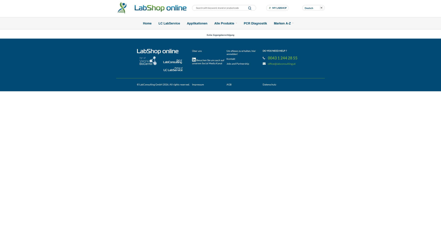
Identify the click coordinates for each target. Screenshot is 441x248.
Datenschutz (269, 84)
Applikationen (197, 23)
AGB (229, 84)
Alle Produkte (224, 23)
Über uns (197, 50)
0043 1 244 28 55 (283, 58)
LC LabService (169, 23)
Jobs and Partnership (238, 63)
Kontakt (231, 58)
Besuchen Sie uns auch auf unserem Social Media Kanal (208, 62)
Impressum (198, 84)
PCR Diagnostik (255, 23)
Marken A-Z (282, 23)
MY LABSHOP (279, 8)
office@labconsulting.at (282, 63)
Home (147, 23)
